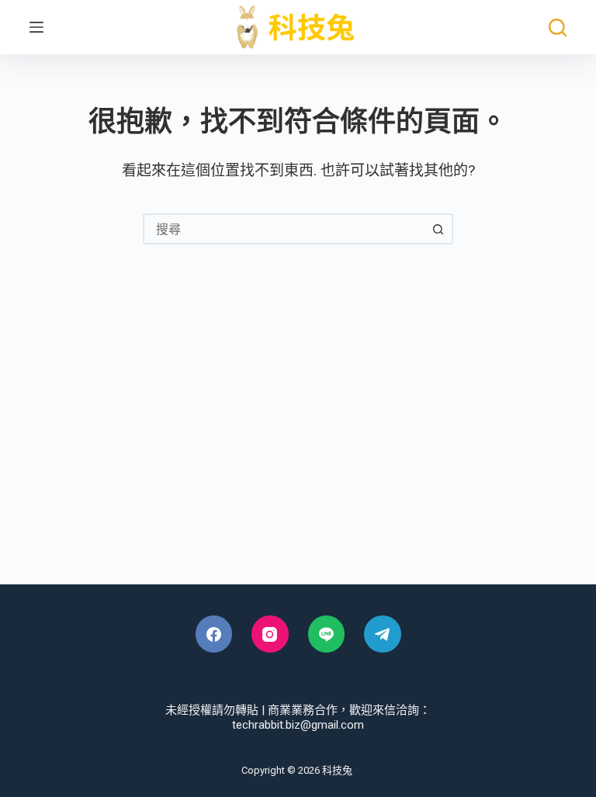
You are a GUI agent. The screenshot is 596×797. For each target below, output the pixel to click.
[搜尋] (558, 27)
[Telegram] (382, 634)
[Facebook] (214, 634)
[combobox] (284, 228)
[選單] (36, 27)
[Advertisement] (297, 452)
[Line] (326, 634)
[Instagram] (270, 634)
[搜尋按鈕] (438, 229)
